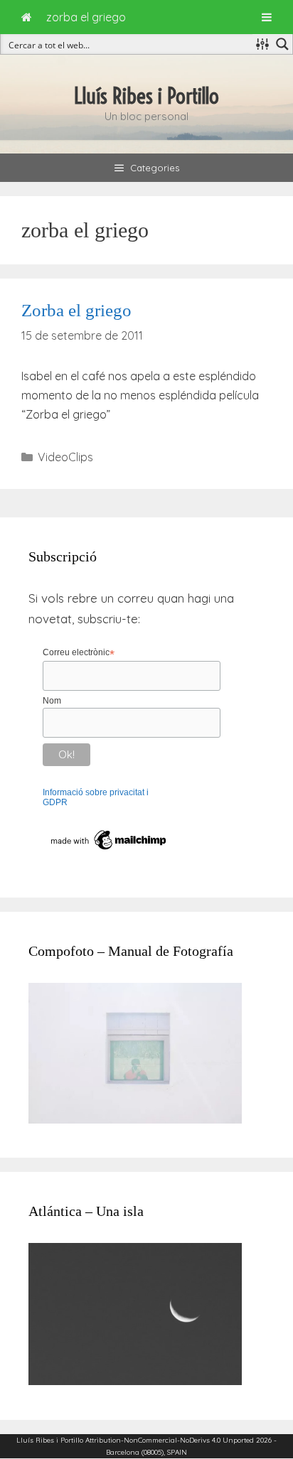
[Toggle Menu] (266, 17)
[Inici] (26, 17)
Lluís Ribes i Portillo (146, 95)
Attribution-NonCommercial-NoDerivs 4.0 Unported (169, 1440)
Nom (52, 701)
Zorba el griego (76, 310)
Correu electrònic (78, 653)
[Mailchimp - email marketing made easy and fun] (109, 850)
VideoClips (65, 457)
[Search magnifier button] (282, 44)
